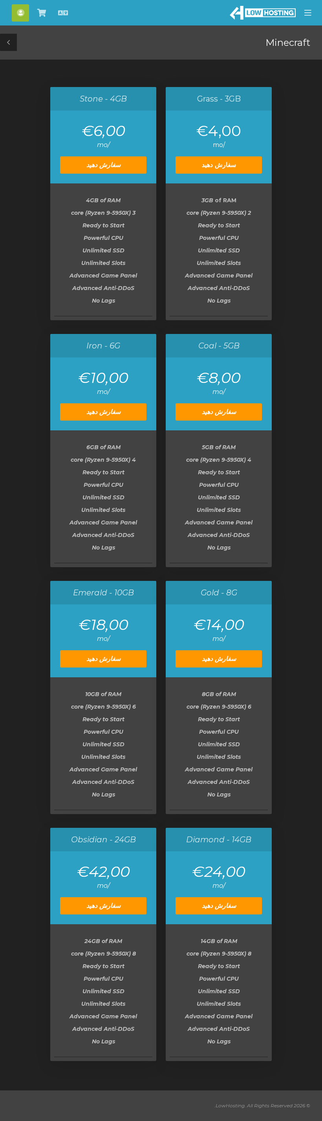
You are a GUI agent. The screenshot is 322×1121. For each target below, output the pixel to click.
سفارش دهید (219, 165)
